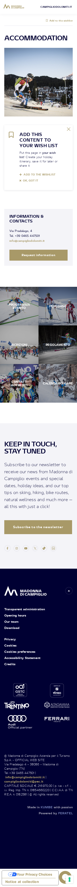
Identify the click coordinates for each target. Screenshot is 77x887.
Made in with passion (50, 807)
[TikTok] (44, 548)
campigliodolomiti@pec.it (23, 781)
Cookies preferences (19, 651)
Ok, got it (30, 180)
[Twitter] (35, 548)
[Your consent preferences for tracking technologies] (69, 879)
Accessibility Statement (22, 658)
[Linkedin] (53, 548)
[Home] (13, 6)
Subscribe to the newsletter (38, 527)
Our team (11, 621)
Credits (9, 664)
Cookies (10, 645)
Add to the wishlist (61, 20)
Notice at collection (22, 881)
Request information (39, 255)
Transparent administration (24, 609)
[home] (25, 590)
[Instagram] (16, 548)
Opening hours (15, 615)
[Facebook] (7, 548)
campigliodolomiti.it (56, 6)
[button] (69, 591)
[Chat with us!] (65, 877)
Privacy (10, 639)
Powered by (56, 813)
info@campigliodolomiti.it (27, 240)
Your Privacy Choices (34, 874)
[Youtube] (26, 548)
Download (11, 628)
